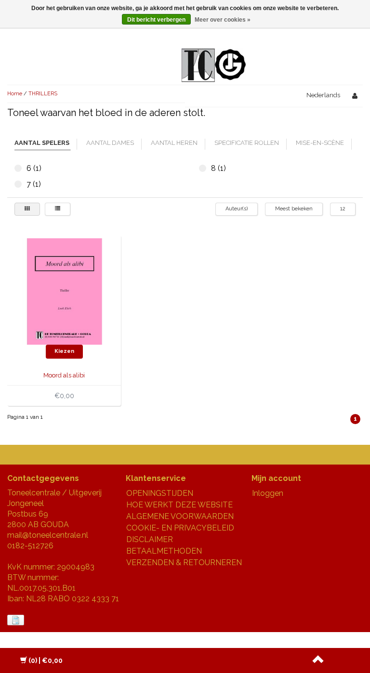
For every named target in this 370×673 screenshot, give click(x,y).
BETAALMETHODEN (164, 551)
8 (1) (202, 168)
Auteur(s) (236, 209)
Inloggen (267, 493)
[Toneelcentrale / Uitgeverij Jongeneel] (213, 53)
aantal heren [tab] (174, 142)
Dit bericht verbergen (156, 19)
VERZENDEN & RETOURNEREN (184, 562)
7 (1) (18, 184)
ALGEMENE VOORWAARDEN (180, 516)
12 (342, 209)
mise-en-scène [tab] (320, 142)
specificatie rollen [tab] (246, 142)
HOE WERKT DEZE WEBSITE (179, 504)
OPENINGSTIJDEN (159, 493)
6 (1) (18, 168)
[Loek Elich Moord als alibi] (64, 291)
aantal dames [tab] (110, 142)
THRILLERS (42, 94)
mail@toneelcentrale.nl (47, 535)
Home (14, 94)
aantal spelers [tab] (41, 142)
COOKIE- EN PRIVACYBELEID (180, 527)
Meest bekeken (294, 209)
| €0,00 (45, 660)
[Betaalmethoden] (16, 620)
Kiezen (64, 351)
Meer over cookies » (223, 19)
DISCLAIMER (149, 539)
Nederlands (323, 95)
